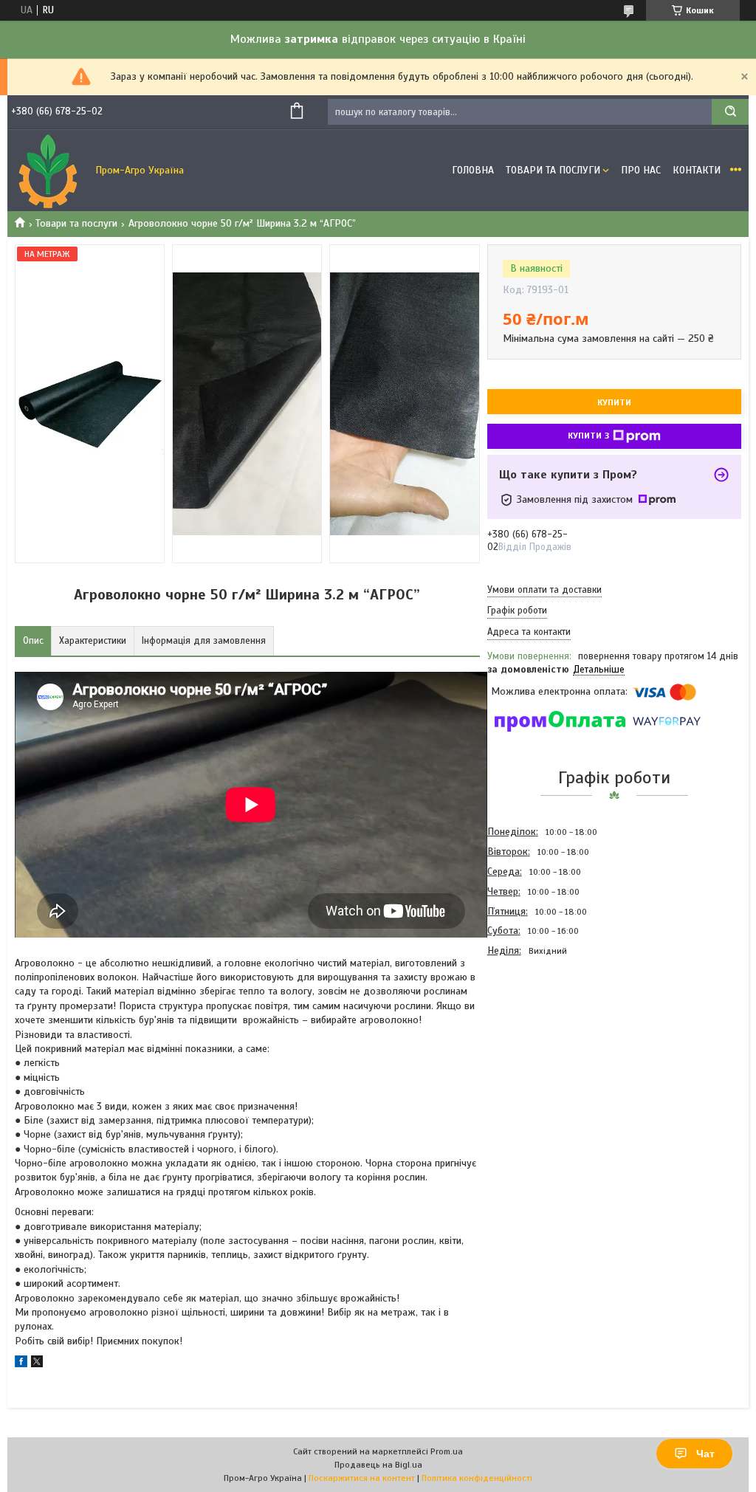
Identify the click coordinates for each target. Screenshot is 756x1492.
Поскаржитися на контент (362, 1478)
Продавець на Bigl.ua (378, 1465)
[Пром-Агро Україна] (48, 170)
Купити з (588, 435)
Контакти (697, 170)
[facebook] (21, 1364)
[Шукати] (730, 112)
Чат (705, 1454)
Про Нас (641, 170)
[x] (37, 1364)
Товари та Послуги (553, 170)
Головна (473, 170)
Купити (614, 402)
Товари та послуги (76, 223)
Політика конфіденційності (477, 1478)
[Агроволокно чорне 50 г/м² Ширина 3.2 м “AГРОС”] (540, 1040)
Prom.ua (446, 1451)
